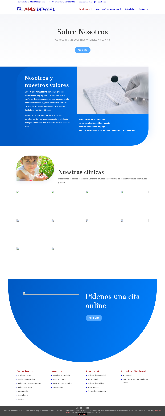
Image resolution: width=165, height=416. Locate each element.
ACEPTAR (82, 414)
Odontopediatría (25, 387)
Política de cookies (96, 383)
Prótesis (21, 399)
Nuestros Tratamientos (107, 9)
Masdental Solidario (61, 375)
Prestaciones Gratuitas (62, 383)
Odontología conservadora (29, 383)
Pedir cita (83, 49)
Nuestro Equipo (59, 379)
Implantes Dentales (26, 379)
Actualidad (130, 9)
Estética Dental (24, 375)
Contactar (143, 9)
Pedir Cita (94, 317)
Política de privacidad (97, 375)
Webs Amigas (93, 387)
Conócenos (84, 9)
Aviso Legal (93, 379)
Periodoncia (23, 395)
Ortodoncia (23, 391)
